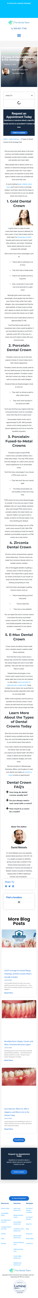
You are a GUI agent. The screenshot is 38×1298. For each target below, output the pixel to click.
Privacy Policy (5, 1208)
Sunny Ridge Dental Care (17, 1223)
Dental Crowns (9, 54)
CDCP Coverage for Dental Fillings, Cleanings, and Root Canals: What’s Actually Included (17, 974)
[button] (19, 35)
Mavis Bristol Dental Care (17, 1236)
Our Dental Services (29, 1218)
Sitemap (3, 1243)
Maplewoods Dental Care (17, 1264)
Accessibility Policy (4, 1214)
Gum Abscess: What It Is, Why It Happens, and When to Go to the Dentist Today (16, 1112)
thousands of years (24, 237)
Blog (27, 1229)
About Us (29, 1224)
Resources (29, 1234)
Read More (8, 993)
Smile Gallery (30, 1238)
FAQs (2, 1238)
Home (5, 139)
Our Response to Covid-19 (6, 1221)
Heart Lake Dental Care (17, 1209)
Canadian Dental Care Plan (6, 1228)
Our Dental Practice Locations (29, 1210)
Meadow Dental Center (18, 1216)
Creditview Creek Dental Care (19, 1230)
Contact (3, 1234)
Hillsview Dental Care (18, 1250)
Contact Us (29, 1243)
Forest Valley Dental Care (17, 1257)
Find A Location (19, 133)
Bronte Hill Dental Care (19, 1243)
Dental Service (23, 54)
